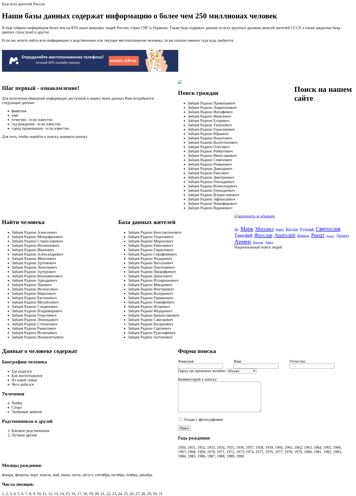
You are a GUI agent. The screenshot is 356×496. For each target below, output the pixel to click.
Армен (242, 241)
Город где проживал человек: (202, 371)
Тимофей (243, 235)
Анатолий (284, 235)
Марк (246, 229)
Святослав (328, 229)
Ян (236, 229)
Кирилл (330, 236)
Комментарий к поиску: (197, 379)
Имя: (238, 361)
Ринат (318, 235)
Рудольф (307, 229)
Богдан (292, 229)
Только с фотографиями (203, 419)
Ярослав (263, 235)
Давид (269, 242)
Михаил (264, 229)
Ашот (280, 229)
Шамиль (303, 236)
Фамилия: (186, 361)
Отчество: (298, 361)
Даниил (342, 235)
